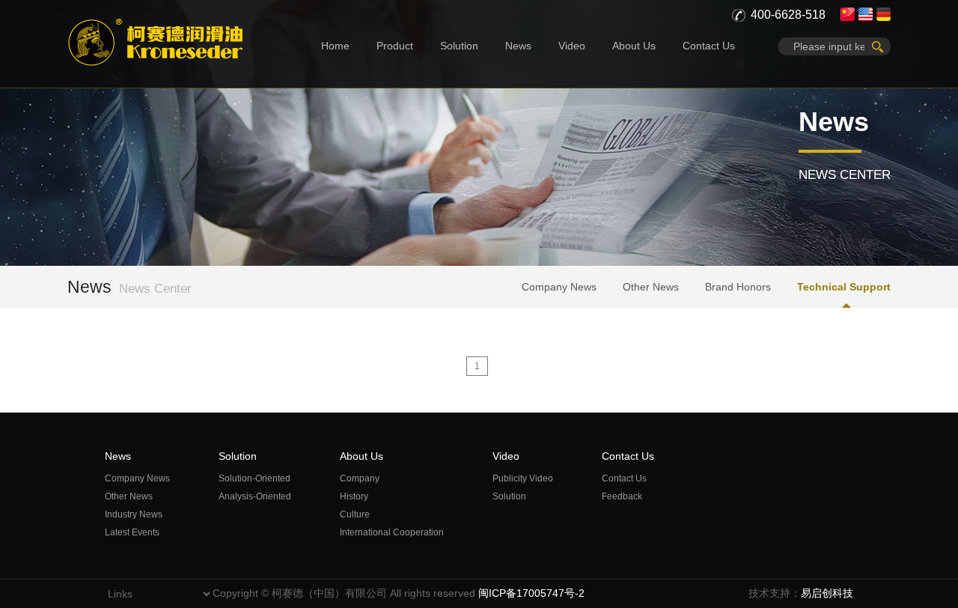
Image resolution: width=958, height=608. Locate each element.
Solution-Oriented (254, 478)
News (518, 46)
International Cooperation (392, 532)
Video (571, 46)
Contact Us (709, 46)
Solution (459, 46)
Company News (559, 287)
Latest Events (132, 532)
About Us (634, 46)
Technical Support (844, 287)
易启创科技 (827, 593)
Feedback (622, 496)
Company (359, 478)
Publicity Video (522, 478)
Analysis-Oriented (255, 496)
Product (394, 46)
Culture (355, 514)
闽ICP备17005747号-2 (531, 593)
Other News (651, 287)
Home (335, 46)
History (354, 496)
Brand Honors (738, 287)
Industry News (133, 514)
